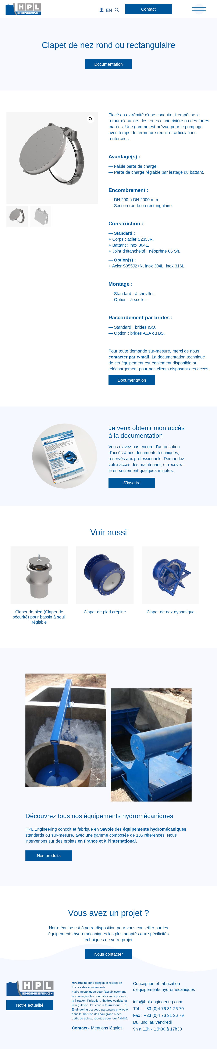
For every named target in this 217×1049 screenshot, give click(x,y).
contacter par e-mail (128, 357)
